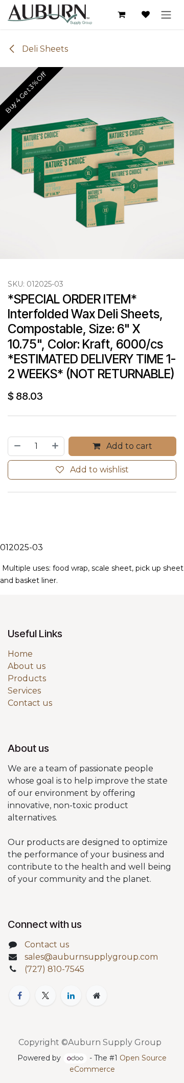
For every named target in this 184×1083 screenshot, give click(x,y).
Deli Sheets (44, 49)
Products (27, 678)
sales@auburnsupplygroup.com (91, 957)
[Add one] (55, 446)
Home (20, 654)
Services (24, 691)
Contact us (30, 703)
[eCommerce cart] (121, 14)
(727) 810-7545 (54, 969)
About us (26, 666)
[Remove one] (17, 446)
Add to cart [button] (128, 446)
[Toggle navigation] (166, 14)
